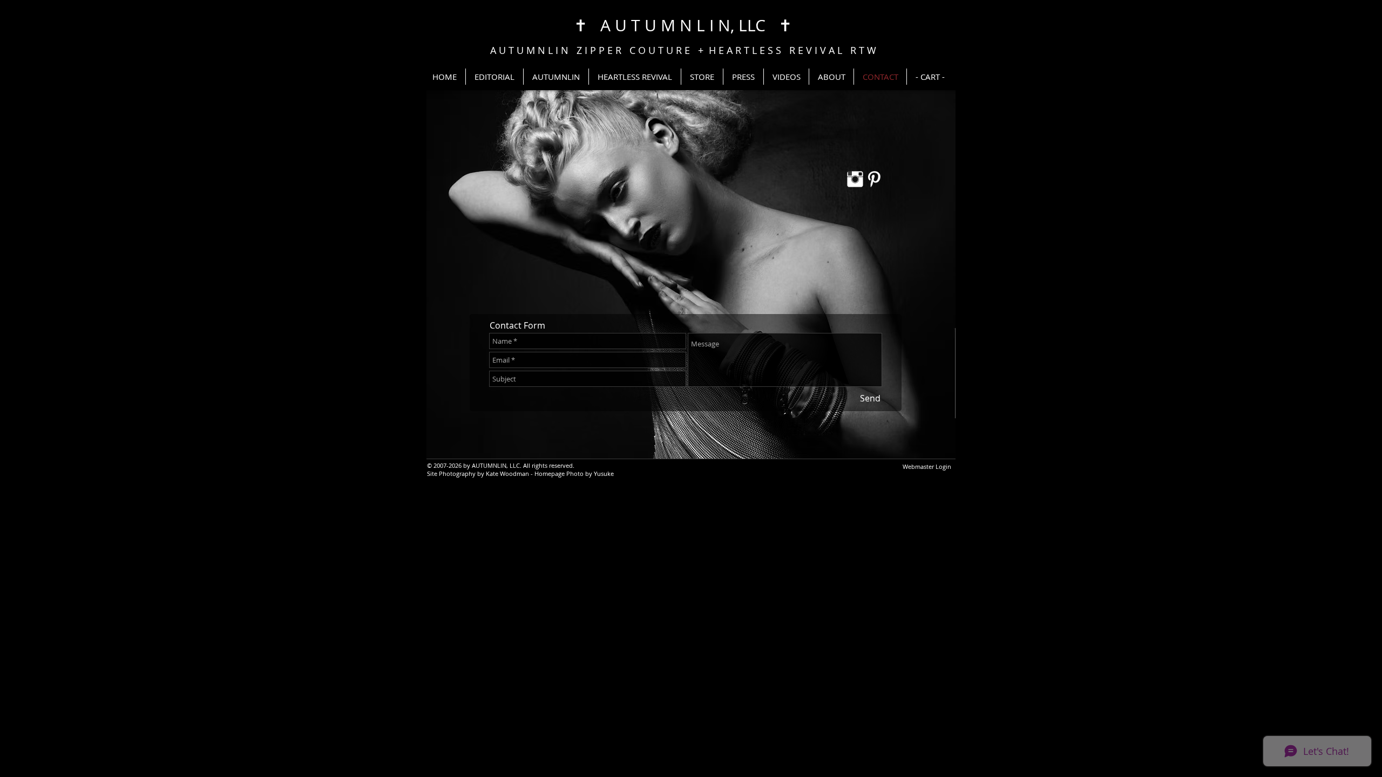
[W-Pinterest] (874, 179)
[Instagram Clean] (855, 179)
